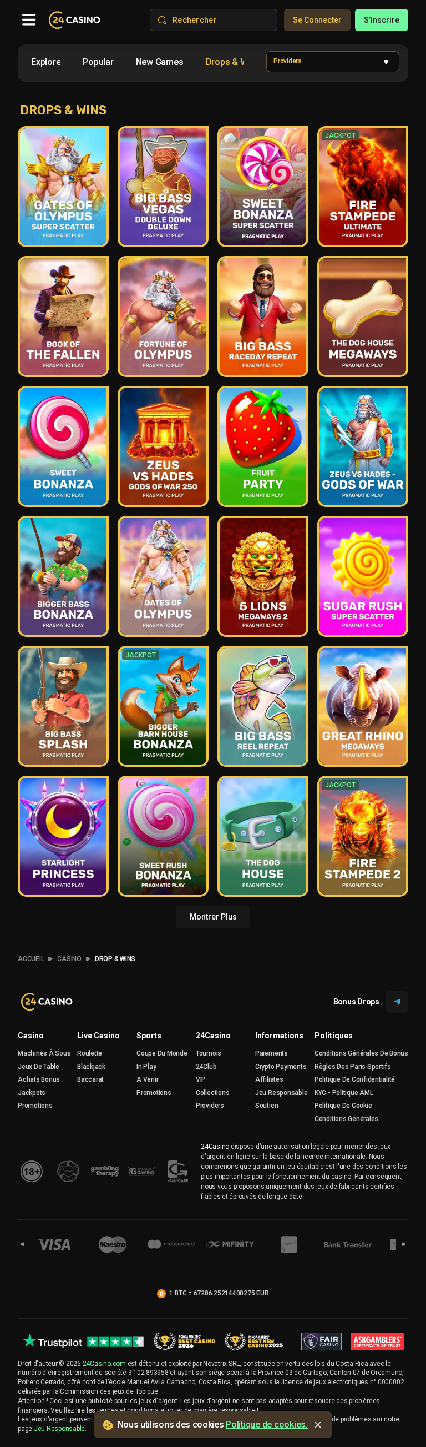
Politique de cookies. (267, 1424)
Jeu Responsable (281, 1093)
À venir (147, 1079)
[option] (46, 62)
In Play (146, 1067)
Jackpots (31, 1093)
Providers (210, 1105)
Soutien (266, 1105)
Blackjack (91, 1067)
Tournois (208, 1053)
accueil (31, 959)
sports (148, 1035)
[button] (332, 61)
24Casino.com (104, 1364)
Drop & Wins (115, 959)
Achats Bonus (39, 1079)
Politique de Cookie (343, 1105)
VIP (201, 1079)
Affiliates (269, 1079)
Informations (279, 1035)
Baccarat (90, 1079)
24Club (206, 1067)
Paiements (271, 1053)
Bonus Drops (356, 1001)
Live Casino (98, 1035)
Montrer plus (213, 916)
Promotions (35, 1105)
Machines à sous (44, 1053)
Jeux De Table (38, 1067)
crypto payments (280, 1067)
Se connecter (317, 20)
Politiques (334, 1035)
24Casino (213, 1035)
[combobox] (135, 64)
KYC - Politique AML (344, 1093)
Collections (212, 1093)
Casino (69, 959)
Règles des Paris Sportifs (353, 1067)
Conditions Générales (346, 1119)
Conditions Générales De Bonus (361, 1053)
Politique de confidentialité (355, 1079)
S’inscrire (381, 20)
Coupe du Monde (161, 1053)
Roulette (89, 1053)
